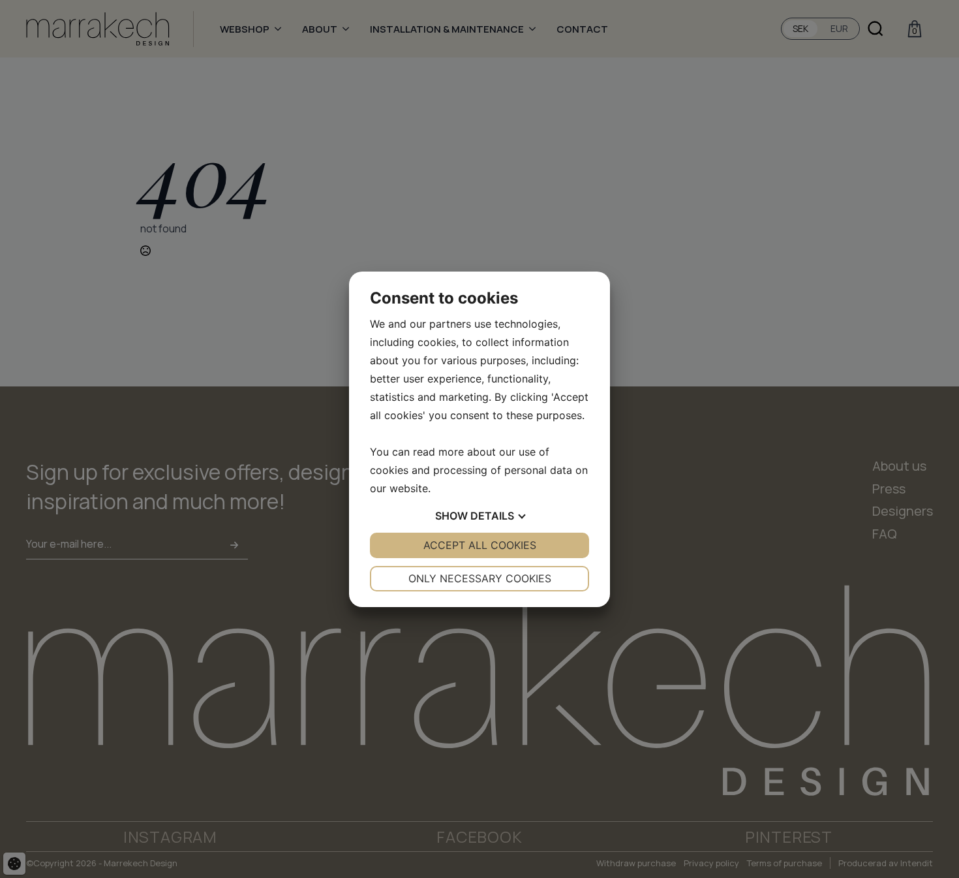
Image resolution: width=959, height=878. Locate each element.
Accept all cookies (479, 545)
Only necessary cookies (479, 578)
